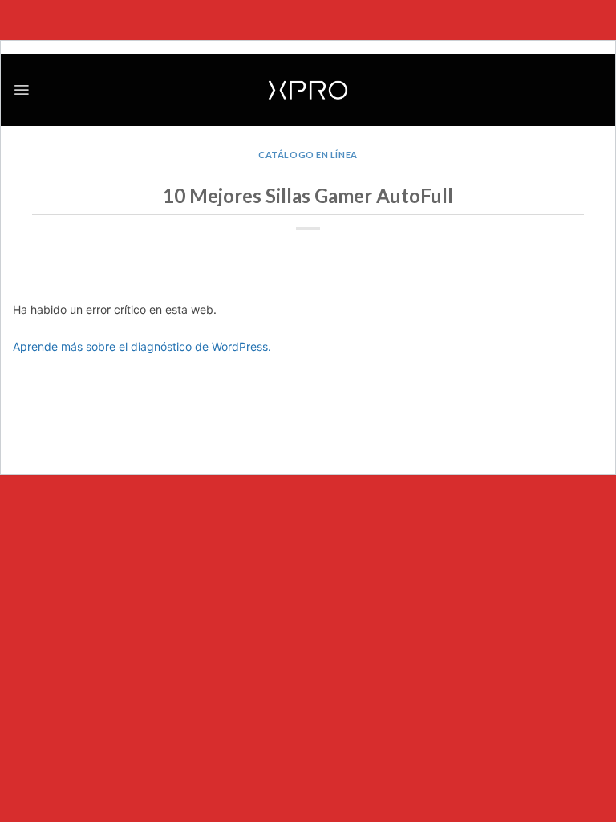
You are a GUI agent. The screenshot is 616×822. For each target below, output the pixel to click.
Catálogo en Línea (307, 154)
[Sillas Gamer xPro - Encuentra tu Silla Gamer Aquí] (308, 90)
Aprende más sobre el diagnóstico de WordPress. (142, 346)
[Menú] (21, 89)
